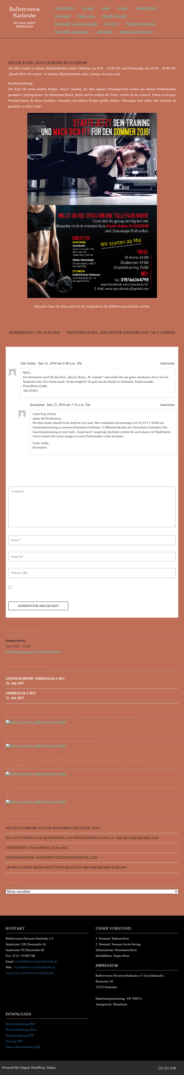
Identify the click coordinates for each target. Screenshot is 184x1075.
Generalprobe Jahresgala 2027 (35, 678)
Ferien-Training (141, 24)
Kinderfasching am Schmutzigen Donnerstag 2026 (51, 857)
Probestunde (114, 16)
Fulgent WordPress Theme (38, 1067)
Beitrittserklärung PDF (20, 1024)
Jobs (105, 9)
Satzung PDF (14, 1041)
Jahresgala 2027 (21, 693)
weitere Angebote (72, 32)
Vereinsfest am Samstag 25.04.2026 (36, 848)
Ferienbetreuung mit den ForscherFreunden (34, 652)
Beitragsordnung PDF (20, 1035)
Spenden (104, 32)
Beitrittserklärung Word (21, 1029)
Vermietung (146, 9)
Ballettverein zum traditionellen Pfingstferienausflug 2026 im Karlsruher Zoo (82, 838)
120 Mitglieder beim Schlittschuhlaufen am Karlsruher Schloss (66, 867)
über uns (86, 16)
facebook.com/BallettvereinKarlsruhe (30, 973)
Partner (62, 16)
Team (122, 9)
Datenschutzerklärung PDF (23, 1047)
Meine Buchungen (136, 32)
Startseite (65, 9)
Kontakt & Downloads (76, 24)
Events (111, 24)
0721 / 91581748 (23, 955)
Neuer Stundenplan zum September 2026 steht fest (53, 828)
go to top (167, 1068)
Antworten (167, 363)
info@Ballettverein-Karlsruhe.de (36, 961)
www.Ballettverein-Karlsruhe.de (34, 967)
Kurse (88, 9)
